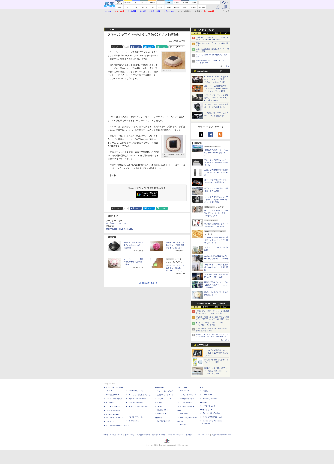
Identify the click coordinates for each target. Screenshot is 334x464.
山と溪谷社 (158, 406)
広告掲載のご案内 (143, 435)
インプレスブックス (136, 417)
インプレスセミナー (136, 403)
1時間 (196, 33)
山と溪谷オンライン (164, 410)
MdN (179, 410)
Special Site (202, 71)
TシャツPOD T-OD (164, 399)
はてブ (150, 47)
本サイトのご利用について (112, 435)
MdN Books (184, 414)
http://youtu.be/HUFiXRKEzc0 (119, 229)
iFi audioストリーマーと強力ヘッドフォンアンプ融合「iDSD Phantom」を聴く (216, 79)
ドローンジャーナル (113, 406)
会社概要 (189, 435)
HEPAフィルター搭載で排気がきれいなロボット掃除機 (133, 245)
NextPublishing (134, 421)
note (163, 47)
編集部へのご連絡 (158, 435)
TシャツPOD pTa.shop (211, 413)
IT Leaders (110, 403)
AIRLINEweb (184, 391)
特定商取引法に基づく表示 (221, 435)
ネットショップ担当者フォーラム (140, 395)
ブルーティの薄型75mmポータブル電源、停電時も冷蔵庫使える (216, 162)
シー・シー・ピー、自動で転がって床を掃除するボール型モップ (175, 245)
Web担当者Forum (112, 395)
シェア (137, 47)
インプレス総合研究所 (114, 399)
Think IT (109, 391)
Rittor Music (159, 388)
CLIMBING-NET (162, 414)
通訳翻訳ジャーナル (187, 399)
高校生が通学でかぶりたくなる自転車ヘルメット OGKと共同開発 (216, 284)
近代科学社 (158, 418)
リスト (126, 47)
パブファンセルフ (209, 406)
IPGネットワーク (206, 410)
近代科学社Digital (163, 421)
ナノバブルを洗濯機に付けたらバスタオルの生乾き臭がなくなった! (216, 353)
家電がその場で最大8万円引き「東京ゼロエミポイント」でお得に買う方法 (216, 370)
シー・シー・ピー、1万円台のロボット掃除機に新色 (133, 261)
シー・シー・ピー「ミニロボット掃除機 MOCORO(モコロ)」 (175, 268)
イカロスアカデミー (187, 406)
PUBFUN (203, 403)
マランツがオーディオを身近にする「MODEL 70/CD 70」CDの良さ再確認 (216, 97)
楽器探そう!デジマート (165, 395)
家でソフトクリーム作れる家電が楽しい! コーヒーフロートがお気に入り (216, 213)
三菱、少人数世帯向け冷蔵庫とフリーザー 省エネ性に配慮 (216, 172)
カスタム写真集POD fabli (212, 417)
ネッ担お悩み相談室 (113, 410)
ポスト (118, 47)
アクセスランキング (205, 30)
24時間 (205, 33)
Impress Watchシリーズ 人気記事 (211, 303)
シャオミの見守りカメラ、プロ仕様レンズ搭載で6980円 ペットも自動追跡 (216, 199)
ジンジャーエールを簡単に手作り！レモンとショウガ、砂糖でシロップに (216, 240)
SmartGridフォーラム (136, 391)
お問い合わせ (129, 435)
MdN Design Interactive (188, 418)
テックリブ (181, 421)
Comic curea (207, 395)
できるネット (111, 421)
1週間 (216, 33)
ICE (201, 388)
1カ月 (225, 33)
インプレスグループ (202, 435)
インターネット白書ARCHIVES (117, 425)
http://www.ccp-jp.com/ (116, 223)
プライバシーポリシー (175, 435)
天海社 (205, 391)
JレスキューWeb (186, 403)
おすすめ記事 (202, 345)
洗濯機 (197, 11)
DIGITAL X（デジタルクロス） (139, 406)
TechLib (183, 425)
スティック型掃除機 (184, 11)
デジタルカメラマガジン (115, 418)
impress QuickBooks (210, 399)
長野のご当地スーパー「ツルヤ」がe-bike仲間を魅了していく (216, 152)
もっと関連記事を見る (145, 283)
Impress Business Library (137, 399)
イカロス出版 (182, 388)
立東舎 (159, 403)
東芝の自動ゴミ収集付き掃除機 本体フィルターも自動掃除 (216, 267)
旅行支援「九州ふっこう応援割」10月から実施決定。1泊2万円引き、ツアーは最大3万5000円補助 (212, 319)
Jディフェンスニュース (188, 395)
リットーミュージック (165, 391)
